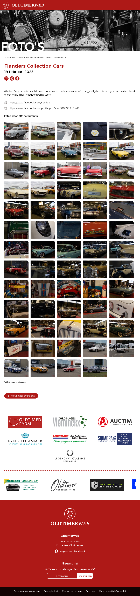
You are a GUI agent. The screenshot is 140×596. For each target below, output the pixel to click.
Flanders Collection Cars (55, 57)
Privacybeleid (51, 591)
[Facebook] (17, 78)
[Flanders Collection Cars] (16, 131)
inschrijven (85, 576)
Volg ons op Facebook (72, 551)
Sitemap (90, 591)
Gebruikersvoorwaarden (27, 591)
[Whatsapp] (12, 78)
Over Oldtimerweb (70, 541)
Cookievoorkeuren (72, 591)
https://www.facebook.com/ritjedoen (30, 102)
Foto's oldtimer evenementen (29, 57)
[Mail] (6, 78)
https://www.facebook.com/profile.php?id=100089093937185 (45, 108)
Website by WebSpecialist (112, 591)
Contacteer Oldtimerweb (70, 545)
